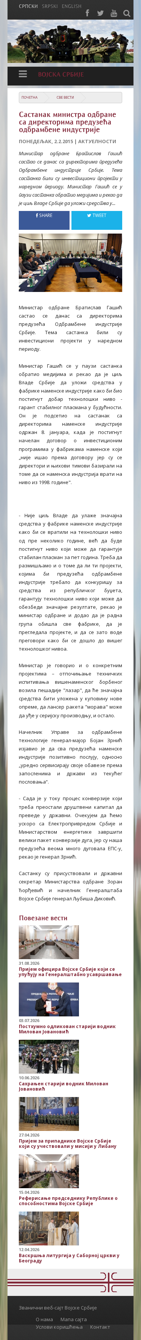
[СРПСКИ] (28, 5)
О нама (44, 1319)
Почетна (29, 97)
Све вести (65, 97)
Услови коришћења (59, 1326)
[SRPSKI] (50, 5)
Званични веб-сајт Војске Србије (58, 1307)
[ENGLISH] (72, 5)
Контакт (100, 1326)
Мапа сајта (74, 1319)
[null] (70, 268)
